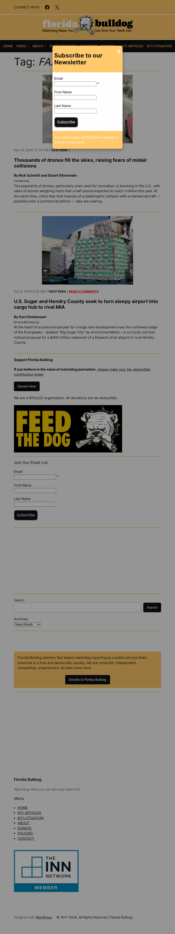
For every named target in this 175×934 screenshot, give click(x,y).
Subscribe (66, 122)
